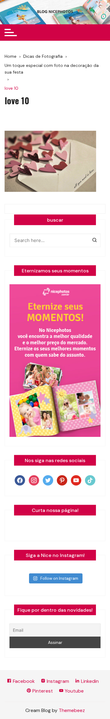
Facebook (23, 681)
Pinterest (42, 691)
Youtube (74, 691)
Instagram (57, 681)
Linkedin (89, 681)
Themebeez (72, 710)
